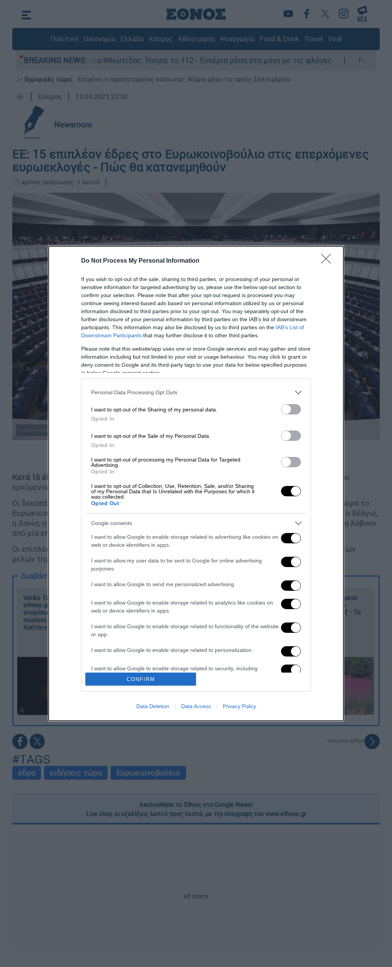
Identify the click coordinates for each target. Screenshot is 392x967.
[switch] (291, 409)
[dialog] (196, 483)
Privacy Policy (239, 706)
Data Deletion (152, 706)
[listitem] (196, 392)
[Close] (328, 261)
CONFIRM (141, 679)
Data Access (196, 706)
